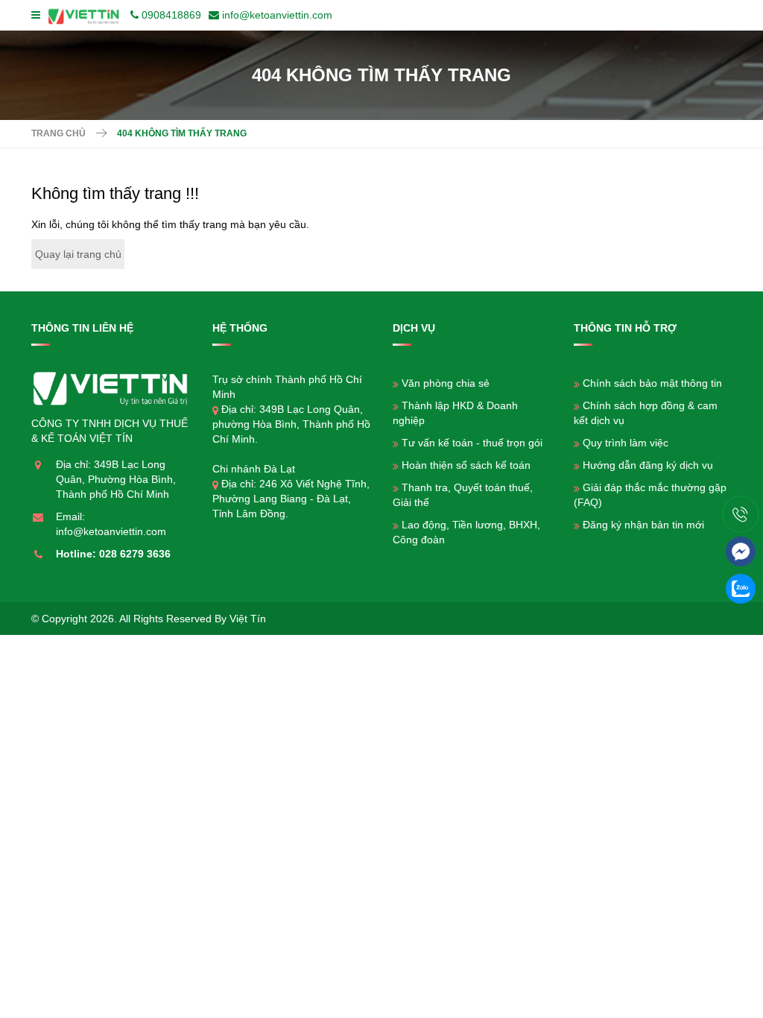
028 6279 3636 (135, 554)
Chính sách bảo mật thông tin (652, 383)
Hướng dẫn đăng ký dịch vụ (648, 465)
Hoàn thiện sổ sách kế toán (466, 465)
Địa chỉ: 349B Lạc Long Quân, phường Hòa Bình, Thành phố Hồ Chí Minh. (291, 424)
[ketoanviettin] (87, 15)
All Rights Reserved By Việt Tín (192, 619)
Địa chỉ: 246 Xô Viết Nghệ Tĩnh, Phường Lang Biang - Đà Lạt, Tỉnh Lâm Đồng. (291, 498)
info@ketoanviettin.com (277, 15)
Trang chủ (58, 133)
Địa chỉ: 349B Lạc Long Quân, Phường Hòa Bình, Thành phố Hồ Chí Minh (116, 479)
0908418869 (171, 15)
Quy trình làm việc (625, 443)
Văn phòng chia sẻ (446, 383)
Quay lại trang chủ (78, 254)
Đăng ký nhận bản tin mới (643, 525)
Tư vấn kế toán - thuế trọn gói (472, 443)
